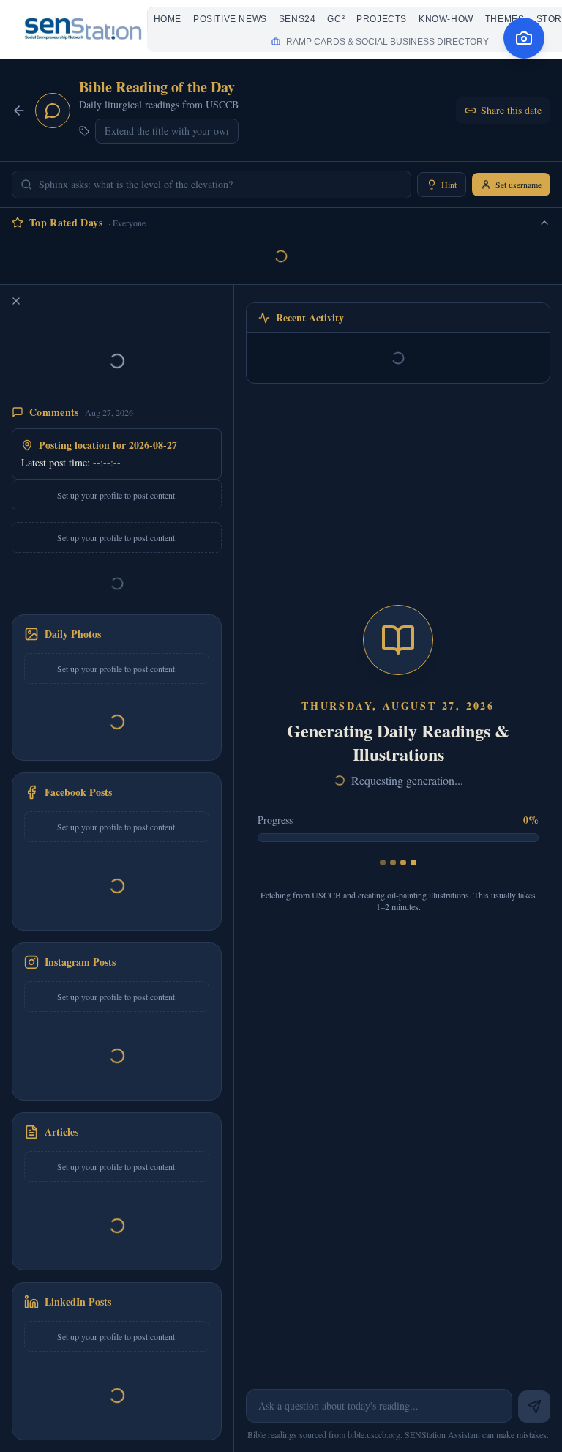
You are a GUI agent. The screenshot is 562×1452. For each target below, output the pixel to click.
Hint (449, 184)
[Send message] (534, 1406)
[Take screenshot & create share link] (523, 38)
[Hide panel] (16, 301)
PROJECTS (381, 19)
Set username (518, 184)
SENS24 (297, 19)
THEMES (505, 19)
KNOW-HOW (446, 19)
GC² (336, 19)
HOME (167, 19)
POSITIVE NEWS (230, 19)
